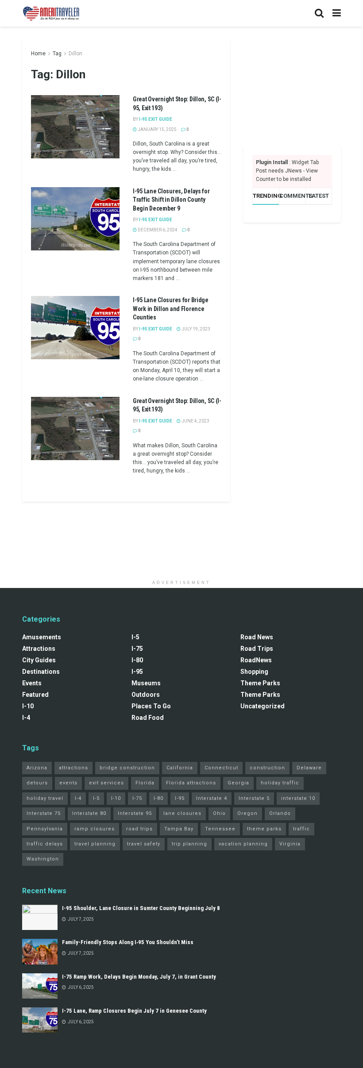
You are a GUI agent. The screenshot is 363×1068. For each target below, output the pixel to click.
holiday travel (45, 798)
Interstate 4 (211, 798)
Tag (57, 53)
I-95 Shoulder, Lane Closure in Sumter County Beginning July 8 (141, 908)
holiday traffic (280, 783)
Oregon (247, 813)
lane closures (182, 813)
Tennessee (220, 829)
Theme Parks (260, 683)
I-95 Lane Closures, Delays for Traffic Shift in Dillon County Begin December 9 (171, 200)
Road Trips (256, 648)
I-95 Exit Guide (155, 119)
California (179, 768)
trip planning (189, 844)
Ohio (219, 813)
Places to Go (151, 706)
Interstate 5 (254, 798)
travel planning (95, 844)
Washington (43, 859)
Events (32, 683)
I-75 (137, 648)
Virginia (290, 844)
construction (267, 768)
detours (37, 783)
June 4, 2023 (195, 421)
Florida (144, 783)
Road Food (147, 717)
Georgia (238, 783)
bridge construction (127, 768)
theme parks (264, 829)
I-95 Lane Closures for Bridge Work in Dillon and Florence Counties (171, 308)
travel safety (143, 844)
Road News (256, 637)
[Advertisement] (292, 84)
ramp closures (94, 829)
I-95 (137, 671)
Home (38, 53)
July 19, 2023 (195, 329)
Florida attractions (191, 783)
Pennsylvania (45, 829)
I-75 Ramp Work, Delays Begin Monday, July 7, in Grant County (139, 976)
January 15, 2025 (157, 129)
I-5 (135, 637)
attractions (73, 768)
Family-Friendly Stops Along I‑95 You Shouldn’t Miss (127, 942)
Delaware (309, 768)
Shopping (254, 671)
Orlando (280, 813)
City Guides (39, 660)
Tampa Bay (178, 829)
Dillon (75, 53)
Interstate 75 (44, 813)
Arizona (37, 768)
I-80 (137, 660)
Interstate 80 (89, 813)
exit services (106, 783)
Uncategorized (262, 706)
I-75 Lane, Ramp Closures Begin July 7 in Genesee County (134, 1010)
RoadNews (256, 660)
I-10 (28, 706)
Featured (35, 694)
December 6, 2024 (157, 229)
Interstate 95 (135, 813)
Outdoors (145, 694)
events (68, 783)
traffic (301, 829)
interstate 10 (298, 798)
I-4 (26, 717)
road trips (139, 829)
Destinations (41, 671)
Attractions (38, 648)
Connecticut (221, 768)
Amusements (41, 637)
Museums (146, 683)
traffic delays (45, 844)
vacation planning (243, 844)
